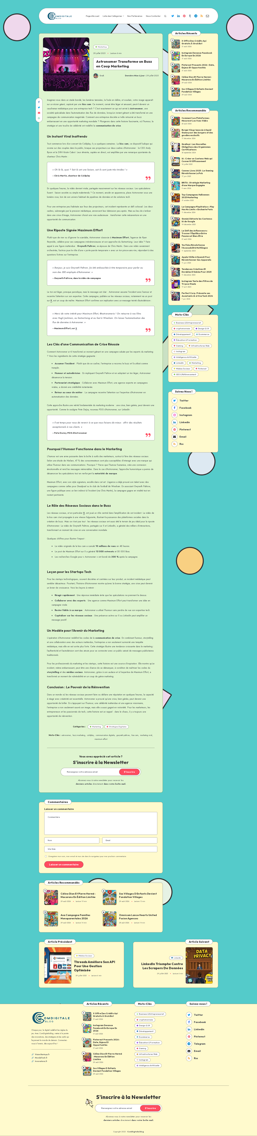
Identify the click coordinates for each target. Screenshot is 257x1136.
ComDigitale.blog (135, 1131)
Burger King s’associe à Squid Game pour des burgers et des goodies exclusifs (197, 133)
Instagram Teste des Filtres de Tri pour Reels (197, 282)
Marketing (102, 47)
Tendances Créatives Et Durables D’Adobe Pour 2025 (197, 270)
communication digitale (105, 735)
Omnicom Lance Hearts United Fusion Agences (138, 917)
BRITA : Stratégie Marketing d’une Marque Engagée (196, 184)
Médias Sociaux (183, 368)
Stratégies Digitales (117, 727)
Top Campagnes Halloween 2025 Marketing (195, 196)
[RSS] (201, 16)
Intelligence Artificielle (186, 357)
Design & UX (203, 328)
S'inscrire (129, 771)
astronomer (66, 735)
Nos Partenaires (134, 16)
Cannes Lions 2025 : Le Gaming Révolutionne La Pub (197, 172)
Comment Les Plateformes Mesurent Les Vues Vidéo (195, 119)
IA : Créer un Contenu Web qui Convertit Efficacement (197, 160)
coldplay (90, 735)
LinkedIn (180, 363)
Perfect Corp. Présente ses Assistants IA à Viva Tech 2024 (197, 294)
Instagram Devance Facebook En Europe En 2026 (197, 54)
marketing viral (146, 735)
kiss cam (135, 735)
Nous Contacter (153, 16)
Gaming (179, 346)
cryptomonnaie (183, 328)
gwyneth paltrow (123, 735)
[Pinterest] (184, 16)
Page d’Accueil (92, 16)
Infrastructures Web (200, 346)
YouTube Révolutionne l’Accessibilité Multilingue (195, 246)
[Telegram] (196, 16)
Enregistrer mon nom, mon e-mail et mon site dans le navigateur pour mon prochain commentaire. (87, 856)
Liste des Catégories (112, 16)
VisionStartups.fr (42, 1054)
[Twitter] (172, 16)
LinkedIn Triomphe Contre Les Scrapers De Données (162, 966)
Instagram (180, 351)
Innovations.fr (41, 1061)
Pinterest (202, 368)
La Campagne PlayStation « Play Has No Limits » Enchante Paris (198, 208)
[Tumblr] (190, 16)
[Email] (207, 16)
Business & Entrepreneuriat (188, 323)
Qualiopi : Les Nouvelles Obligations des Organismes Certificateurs (196, 147)
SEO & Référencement (186, 374)
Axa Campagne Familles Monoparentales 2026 (75, 917)
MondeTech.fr (41, 1057)
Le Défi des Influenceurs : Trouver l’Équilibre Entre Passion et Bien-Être (195, 233)
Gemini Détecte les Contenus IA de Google (197, 220)
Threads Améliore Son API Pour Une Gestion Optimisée (94, 966)
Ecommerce (204, 334)
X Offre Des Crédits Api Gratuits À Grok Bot (194, 42)
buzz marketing (79, 735)
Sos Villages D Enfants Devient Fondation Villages (138, 895)
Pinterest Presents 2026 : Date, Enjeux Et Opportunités (198, 66)
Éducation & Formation (186, 340)
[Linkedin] (178, 16)
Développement (183, 334)
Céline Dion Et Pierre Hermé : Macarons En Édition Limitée (78, 895)
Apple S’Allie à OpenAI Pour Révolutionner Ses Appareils (196, 258)
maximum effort (101, 739)
